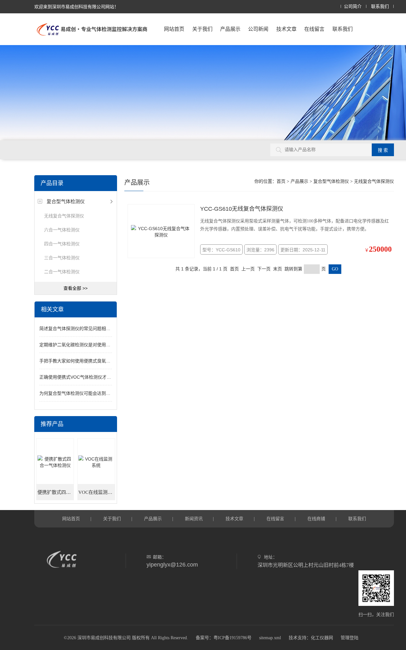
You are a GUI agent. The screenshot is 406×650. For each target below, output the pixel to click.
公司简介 (353, 6)
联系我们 (380, 6)
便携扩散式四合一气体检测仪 (55, 492)
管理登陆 (349, 637)
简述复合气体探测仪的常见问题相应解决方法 (83, 328)
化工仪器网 (322, 637)
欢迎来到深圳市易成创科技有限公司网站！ (76, 6)
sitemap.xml (270, 637)
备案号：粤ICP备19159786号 (224, 637)
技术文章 (286, 29)
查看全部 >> (75, 288)
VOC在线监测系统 (96, 492)
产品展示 (230, 29)
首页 (281, 181)
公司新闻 (258, 29)
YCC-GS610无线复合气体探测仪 (241, 209)
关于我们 (202, 29)
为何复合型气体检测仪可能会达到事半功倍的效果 (88, 393)
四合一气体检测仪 (62, 243)
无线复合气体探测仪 (64, 215)
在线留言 (314, 29)
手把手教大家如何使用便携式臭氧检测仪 (79, 360)
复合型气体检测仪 (66, 201)
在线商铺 (316, 518)
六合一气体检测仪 (62, 229)
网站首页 (174, 29)
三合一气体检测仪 (62, 257)
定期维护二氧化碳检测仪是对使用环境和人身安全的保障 (94, 344)
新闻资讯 (194, 518)
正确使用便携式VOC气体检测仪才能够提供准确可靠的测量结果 (101, 377)
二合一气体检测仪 (62, 271)
